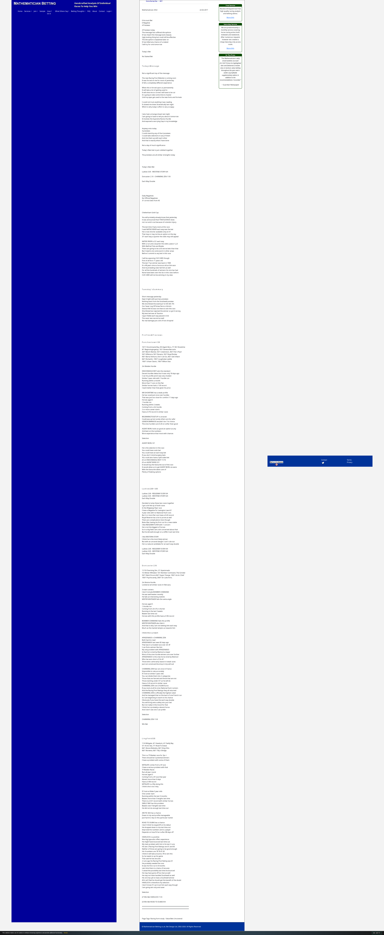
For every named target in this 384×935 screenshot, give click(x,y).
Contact (102, 11)
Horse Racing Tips (151, 1)
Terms (349, 460)
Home (20, 11)
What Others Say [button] (61, 11)
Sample (42, 11)
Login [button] (109, 11)
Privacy (349, 462)
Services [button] (27, 11)
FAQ (88, 11)
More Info (230, 17)
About (94, 11)
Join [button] (35, 11)
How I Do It (49, 12)
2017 (161, 1)
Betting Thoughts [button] (77, 11)
